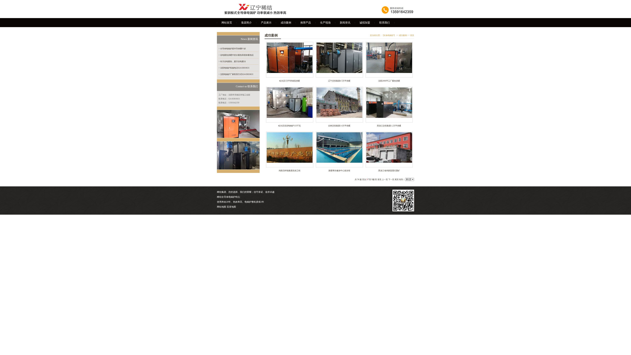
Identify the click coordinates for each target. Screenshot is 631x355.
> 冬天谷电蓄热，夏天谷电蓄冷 (232, 61)
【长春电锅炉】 (389, 35)
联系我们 (384, 22)
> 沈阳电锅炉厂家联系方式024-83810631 (236, 74)
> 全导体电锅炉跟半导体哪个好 (232, 48)
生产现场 (325, 22)
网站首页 (227, 22)
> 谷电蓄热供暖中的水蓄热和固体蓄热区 (236, 55)
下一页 (391, 179)
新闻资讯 (345, 22)
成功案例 (286, 22)
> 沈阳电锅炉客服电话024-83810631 (234, 68)
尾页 (397, 179)
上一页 (385, 179)
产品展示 (266, 22)
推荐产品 (305, 22)
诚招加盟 (365, 22)
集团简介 (246, 22)
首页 (379, 179)
